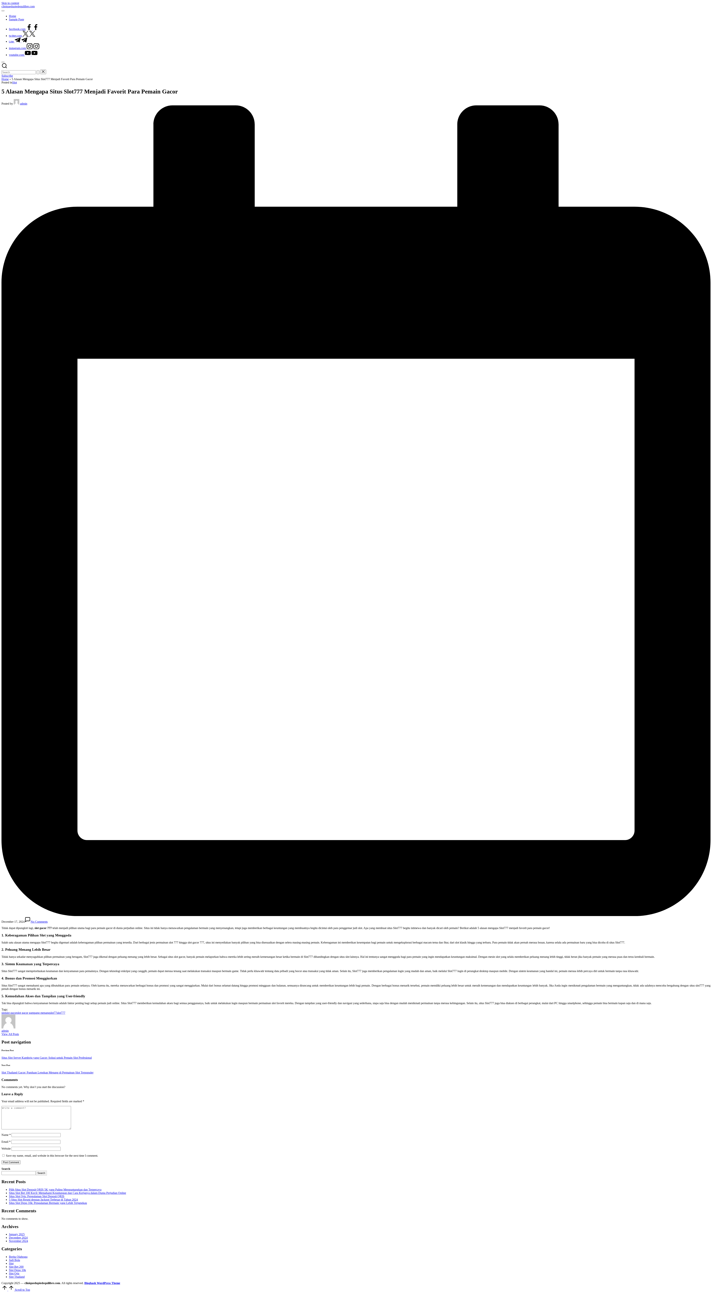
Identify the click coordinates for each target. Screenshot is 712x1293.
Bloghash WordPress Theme (102, 1283)
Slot (14, 82)
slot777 (61, 1012)
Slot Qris (14, 1273)
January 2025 (17, 1234)
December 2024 (18, 1237)
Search (5, 1168)
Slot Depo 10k (17, 1270)
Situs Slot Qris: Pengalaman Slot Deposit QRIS (36, 1196)
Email (6, 1141)
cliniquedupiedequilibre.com (18, 6)
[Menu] (2, 10)
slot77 (53, 1012)
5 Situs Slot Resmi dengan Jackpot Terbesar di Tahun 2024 (43, 1199)
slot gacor (11, 1012)
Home (5, 79)
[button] (38, 72)
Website (6, 1148)
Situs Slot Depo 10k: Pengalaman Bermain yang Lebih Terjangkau (48, 1203)
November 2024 (18, 1241)
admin (5, 1030)
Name (6, 1134)
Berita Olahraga (18, 1256)
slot (3, 1012)
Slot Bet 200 (16, 1266)
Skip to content (10, 3)
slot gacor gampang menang (33, 1012)
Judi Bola (14, 1260)
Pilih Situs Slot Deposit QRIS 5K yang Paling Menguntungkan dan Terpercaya (55, 1189)
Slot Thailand (17, 1276)
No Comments (39, 921)
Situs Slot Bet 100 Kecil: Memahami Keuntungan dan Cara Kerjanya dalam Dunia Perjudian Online (67, 1192)
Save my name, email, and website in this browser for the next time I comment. (52, 1155)
